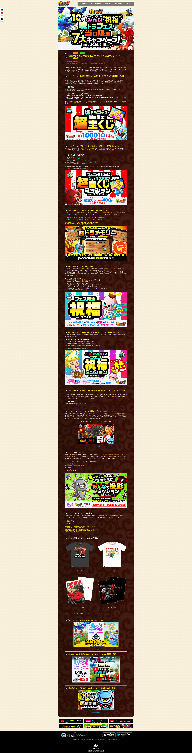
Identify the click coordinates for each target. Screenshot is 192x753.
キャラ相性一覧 (96, 3)
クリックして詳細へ (96, 446)
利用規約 (75, 739)
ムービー (108, 5)
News (83, 3)
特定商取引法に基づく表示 (83, 739)
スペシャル (118, 3)
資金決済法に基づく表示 (94, 739)
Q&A (129, 3)
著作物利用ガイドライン (105, 739)
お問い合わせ (116, 739)
